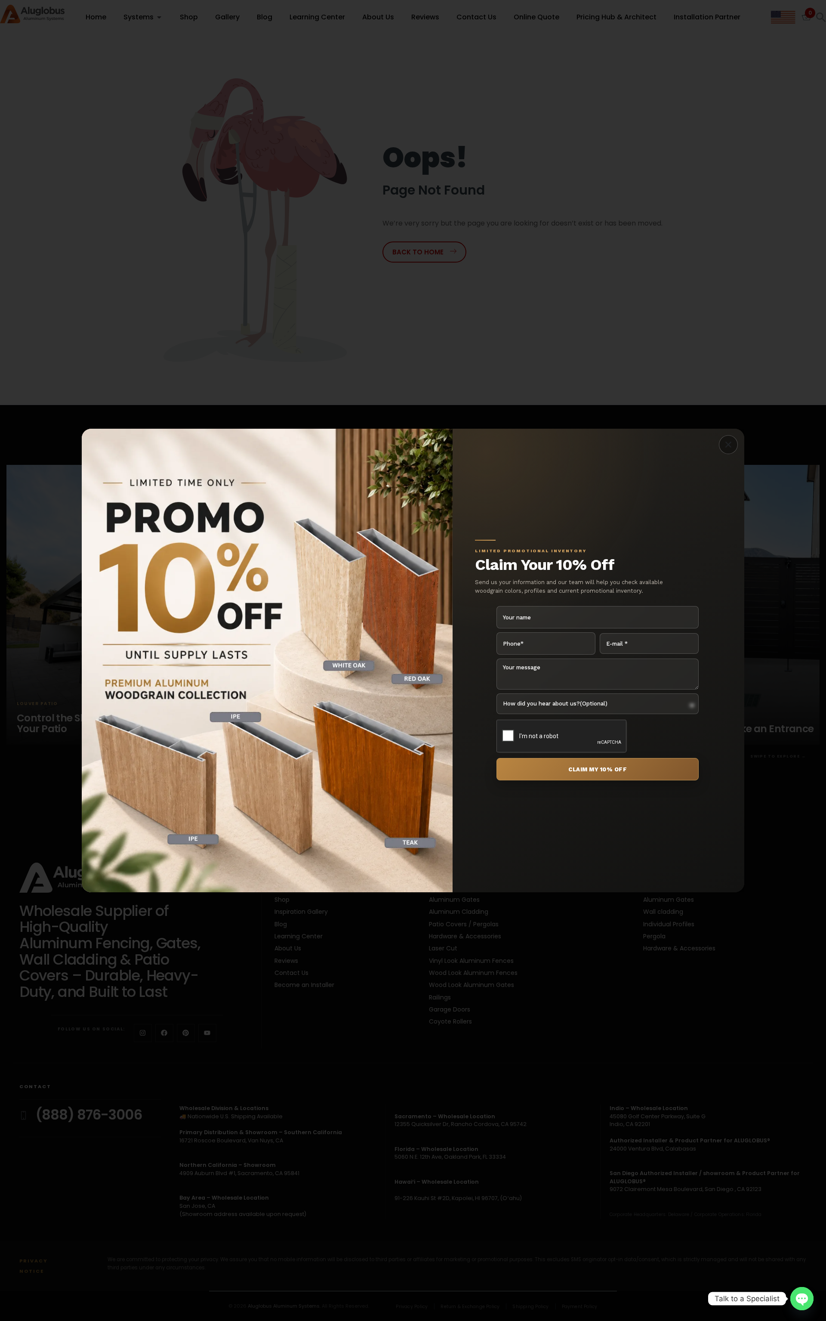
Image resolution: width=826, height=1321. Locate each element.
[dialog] (413, 660)
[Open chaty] (802, 1298)
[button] (728, 444)
